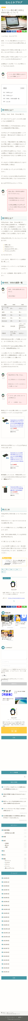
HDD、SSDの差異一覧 (13, 98)
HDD (4, 569)
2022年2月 (6, 921)
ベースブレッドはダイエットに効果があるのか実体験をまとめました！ (14, 788)
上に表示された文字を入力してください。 (13, 678)
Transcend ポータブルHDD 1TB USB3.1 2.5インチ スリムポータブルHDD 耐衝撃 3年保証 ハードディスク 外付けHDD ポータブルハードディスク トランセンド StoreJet (16, 457)
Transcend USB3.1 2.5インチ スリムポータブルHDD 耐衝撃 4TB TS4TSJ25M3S (16, 488)
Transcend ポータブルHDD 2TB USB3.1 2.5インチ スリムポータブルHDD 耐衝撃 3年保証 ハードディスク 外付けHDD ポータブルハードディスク (17, 423)
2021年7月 (6, 948)
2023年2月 (6, 901)
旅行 (14, 840)
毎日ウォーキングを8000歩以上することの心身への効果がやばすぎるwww (14, 802)
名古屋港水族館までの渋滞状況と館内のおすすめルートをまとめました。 (14, 816)
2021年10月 (6, 936)
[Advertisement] (14, 754)
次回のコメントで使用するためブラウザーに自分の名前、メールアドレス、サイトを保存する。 (14, 671)
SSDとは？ (10, 95)
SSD (8, 569)
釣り (14, 854)
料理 (14, 836)
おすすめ (13, 569)
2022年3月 (6, 917)
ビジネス (3, 7)
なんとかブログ (14, 2)
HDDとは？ (10, 92)
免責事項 (19, 1017)
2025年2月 (6, 878)
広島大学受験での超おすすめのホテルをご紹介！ (14, 795)
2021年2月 (6, 968)
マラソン (15, 864)
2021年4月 (6, 960)
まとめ (8, 101)
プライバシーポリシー (11, 1017)
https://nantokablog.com (16, 598)
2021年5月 (6, 956)
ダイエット (15, 860)
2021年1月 (6, 971)
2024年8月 (6, 886)
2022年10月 (6, 909)
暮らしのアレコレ (15, 868)
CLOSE (22, 88)
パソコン (19, 569)
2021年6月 (6, 952)
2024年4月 (6, 893)
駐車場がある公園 (15, 833)
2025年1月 (6, 882)
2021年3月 (6, 964)
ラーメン (15, 866)
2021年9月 (6, 940)
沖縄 (15, 847)
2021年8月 (6, 944)
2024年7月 (6, 890)
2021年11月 (6, 932)
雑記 (14, 858)
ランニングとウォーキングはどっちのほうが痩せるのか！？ (14, 809)
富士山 (15, 845)
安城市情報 (14, 830)
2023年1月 (6, 905)
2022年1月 (6, 925)
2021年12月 (6, 929)
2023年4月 (6, 897)
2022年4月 (6, 913)
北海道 (15, 843)
